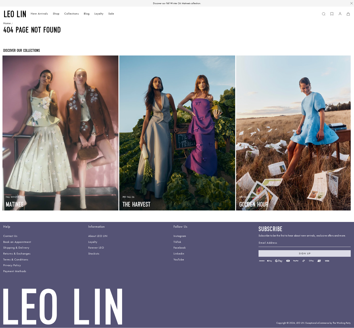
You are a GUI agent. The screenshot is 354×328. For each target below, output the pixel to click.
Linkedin (179, 253)
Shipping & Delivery (16, 247)
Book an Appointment (17, 242)
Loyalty (98, 13)
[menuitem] (39, 14)
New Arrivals (39, 13)
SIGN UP (305, 253)
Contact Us (10, 236)
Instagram (180, 236)
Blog (87, 13)
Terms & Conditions (15, 259)
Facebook (180, 247)
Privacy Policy (12, 265)
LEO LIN (300, 323)
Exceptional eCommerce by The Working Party (328, 323)
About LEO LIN (98, 236)
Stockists (93, 253)
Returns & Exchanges (17, 253)
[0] (332, 14)
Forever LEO (96, 247)
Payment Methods (14, 271)
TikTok (177, 242)
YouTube (179, 259)
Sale (111, 13)
